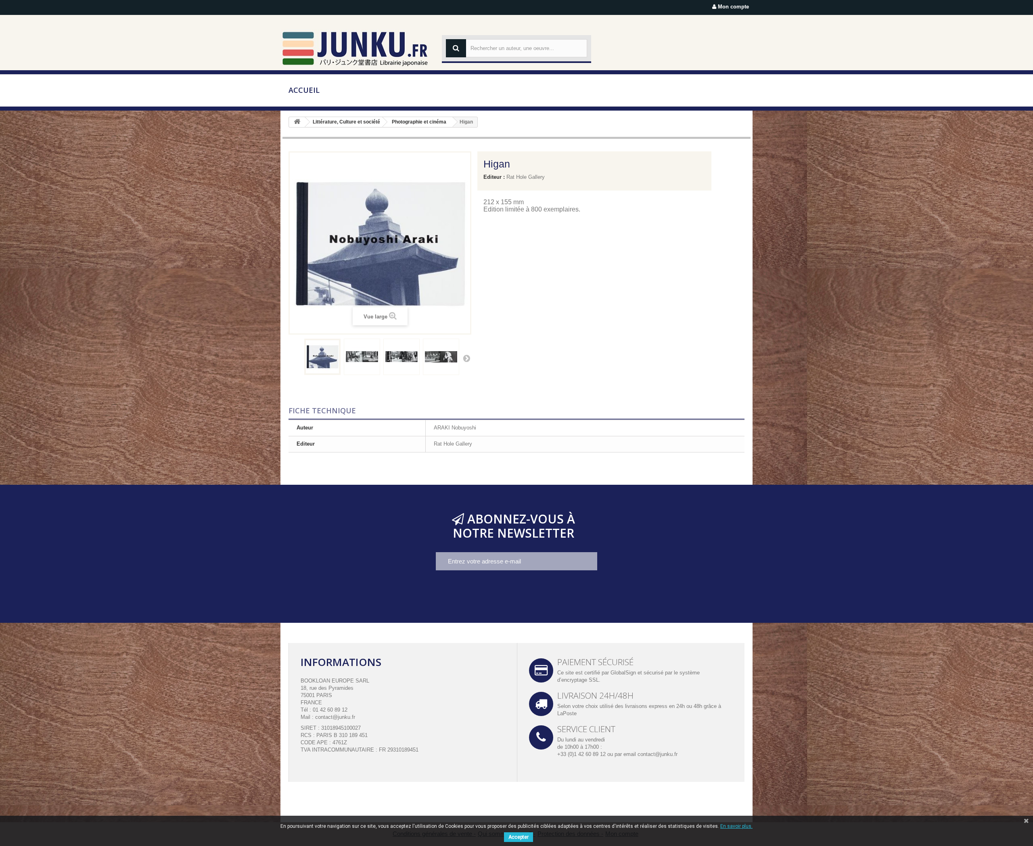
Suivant (466, 358)
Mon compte (732, 7)
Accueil (304, 90)
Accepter (518, 837)
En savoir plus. (736, 826)
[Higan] (322, 357)
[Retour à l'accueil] (297, 122)
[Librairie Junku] (355, 48)
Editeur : (494, 177)
